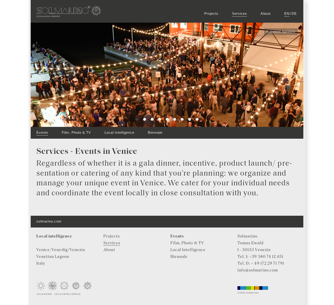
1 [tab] (137, 119)
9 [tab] (197, 119)
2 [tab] (144, 119)
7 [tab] (182, 119)
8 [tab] (189, 119)
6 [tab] (174, 119)
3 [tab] (152, 119)
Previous (43, 74)
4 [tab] (159, 119)
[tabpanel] (167, 75)
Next (290, 74)
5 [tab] (167, 119)
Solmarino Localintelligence (68, 11)
